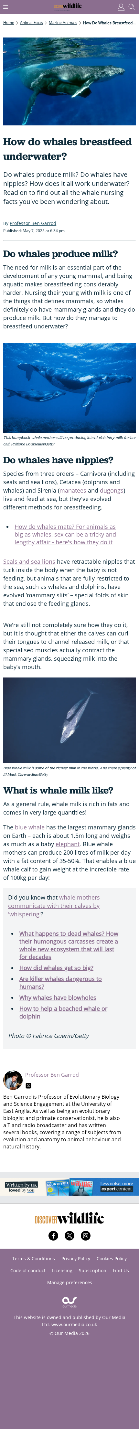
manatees (72, 490)
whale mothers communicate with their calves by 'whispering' (54, 905)
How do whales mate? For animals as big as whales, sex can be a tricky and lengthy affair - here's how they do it (65, 534)
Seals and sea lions (29, 561)
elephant (68, 844)
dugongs (111, 490)
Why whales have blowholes (57, 997)
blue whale (30, 827)
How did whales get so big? (56, 968)
